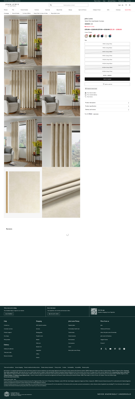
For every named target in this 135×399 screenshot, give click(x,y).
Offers (37, 354)
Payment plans (71, 325)
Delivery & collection (9, 348)
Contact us (6, 325)
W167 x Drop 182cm (107, 47)
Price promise (7, 339)
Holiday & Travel (96, 9)
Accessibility (78, 367)
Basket (37, 339)
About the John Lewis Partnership (108, 332)
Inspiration (38, 350)
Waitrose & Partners (105, 328)
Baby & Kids (59, 9)
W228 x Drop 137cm (107, 59)
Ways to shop (97, 1)
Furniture (37, 9)
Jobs (102, 325)
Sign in (119, 5)
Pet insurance (71, 339)
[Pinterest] (115, 349)
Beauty (70, 9)
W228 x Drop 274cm (107, 71)
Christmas (118, 9)
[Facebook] (101, 349)
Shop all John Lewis (55, 13)
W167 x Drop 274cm (107, 55)
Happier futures (104, 339)
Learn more (95, 114)
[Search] (51, 5)
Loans (69, 346)
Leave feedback (8, 313)
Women (6, 9)
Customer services (8, 328)
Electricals (47, 9)
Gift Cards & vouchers (41, 325)
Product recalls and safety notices (32, 367)
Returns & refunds (8, 356)
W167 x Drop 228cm (98, 52)
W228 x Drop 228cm (98, 68)
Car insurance (71, 343)
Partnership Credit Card (73, 328)
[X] (106, 349)
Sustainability (71, 367)
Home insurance (72, 336)
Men (13, 9)
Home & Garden (24, 9)
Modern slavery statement (47, 367)
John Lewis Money (111, 1)
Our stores (128, 1)
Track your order (7, 352)
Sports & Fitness (82, 9)
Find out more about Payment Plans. (11, 376)
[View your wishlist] (126, 5)
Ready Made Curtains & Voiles (41, 13)
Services (38, 328)
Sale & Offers (128, 9)
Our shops (6, 336)
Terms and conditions (9, 367)
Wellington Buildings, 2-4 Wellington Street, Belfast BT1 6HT (17, 375)
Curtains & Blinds (27, 13)
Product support (8, 332)
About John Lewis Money (74, 350)
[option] (86, 36)
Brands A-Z (38, 346)
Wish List (38, 343)
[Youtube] (110, 349)
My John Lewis (121, 1)
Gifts (108, 9)
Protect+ (103, 343)
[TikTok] (124, 349)
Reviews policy (85, 367)
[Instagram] (119, 349)
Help (104, 1)
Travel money (71, 332)
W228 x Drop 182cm (107, 63)
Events (37, 357)
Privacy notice (58, 367)
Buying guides (39, 332)
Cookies (64, 367)
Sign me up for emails (54, 313)
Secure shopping (19, 367)
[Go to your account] (122, 5)
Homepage (6, 13)
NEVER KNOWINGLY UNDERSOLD (12, 0)
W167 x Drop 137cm (107, 43)
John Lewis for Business (106, 336)
